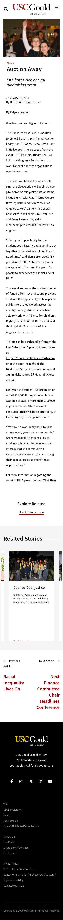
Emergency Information (16, 847)
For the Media (10, 820)
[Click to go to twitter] (31, 781)
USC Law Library (12, 809)
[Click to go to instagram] (21, 781)
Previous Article (11, 663)
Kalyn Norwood (19, 112)
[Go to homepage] (31, 740)
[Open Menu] (57, 8)
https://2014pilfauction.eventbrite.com (30, 358)
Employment (10, 853)
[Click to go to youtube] (50, 781)
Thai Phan (49, 480)
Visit (5, 804)
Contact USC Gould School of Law (21, 826)
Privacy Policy (10, 863)
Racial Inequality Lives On (13, 682)
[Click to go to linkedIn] (40, 781)
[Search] (6, 9)
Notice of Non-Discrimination (18, 869)
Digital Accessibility (13, 880)
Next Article (47, 661)
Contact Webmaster (14, 885)
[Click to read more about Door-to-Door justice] (31, 596)
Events (6, 815)
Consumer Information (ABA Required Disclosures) (29, 874)
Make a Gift (9, 836)
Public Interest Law (31, 512)
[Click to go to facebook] (11, 781)
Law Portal (9, 842)
